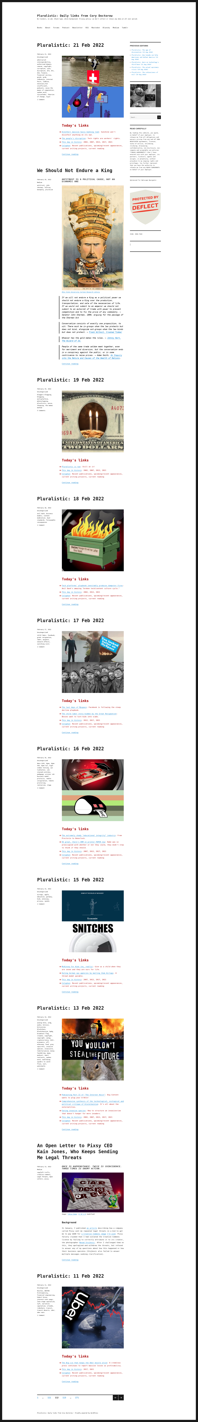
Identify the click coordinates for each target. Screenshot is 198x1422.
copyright (41, 1038)
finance (44, 73)
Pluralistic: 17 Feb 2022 (70, 620)
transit (49, 1308)
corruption (41, 68)
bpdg (51, 1031)
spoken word (41, 92)
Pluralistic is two (71, 467)
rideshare (41, 1308)
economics (41, 1042)
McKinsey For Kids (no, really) (77, 967)
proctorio (41, 778)
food (47, 1044)
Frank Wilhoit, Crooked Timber (105, 332)
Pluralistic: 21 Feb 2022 (70, 45)
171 (77, 1397)
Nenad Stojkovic (87, 1243)
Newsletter (77, 28)
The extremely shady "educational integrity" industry (89, 835)
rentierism (41, 785)
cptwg (48, 1038)
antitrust (41, 185)
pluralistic (41, 403)
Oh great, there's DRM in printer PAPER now (83, 842)
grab (44, 77)
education (41, 897)
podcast (40, 1055)
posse (50, 403)
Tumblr (125, 28)
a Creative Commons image (93, 1234)
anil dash (41, 513)
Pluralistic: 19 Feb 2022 (70, 380)
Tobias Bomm (72, 1214)
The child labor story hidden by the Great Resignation (89, 714)
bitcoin (46, 1025)
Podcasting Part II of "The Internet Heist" (83, 1095)
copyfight (47, 66)
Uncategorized (42, 57)
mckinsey (45, 899)
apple (47, 894)
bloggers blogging (44, 394)
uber (52, 1310)
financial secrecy (44, 75)
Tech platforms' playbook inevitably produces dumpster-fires (92, 586)
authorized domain (44, 64)
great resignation (44, 637)
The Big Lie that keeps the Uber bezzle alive (84, 1363)
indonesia (41, 79)
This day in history (71, 142)
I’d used (111, 1234)
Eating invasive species (74, 1111)
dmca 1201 (41, 763)
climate (40, 1036)
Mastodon (96, 28)
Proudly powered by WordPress (86, 1413)
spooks (47, 901)
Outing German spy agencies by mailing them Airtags (87, 973)
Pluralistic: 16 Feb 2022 (70, 748)
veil (44, 1064)
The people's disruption (74, 138)
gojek (39, 77)
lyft (38, 1304)
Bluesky (106, 28)
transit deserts (43, 1310)
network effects (43, 642)
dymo (48, 763)
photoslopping (42, 401)
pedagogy (40, 774)
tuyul (48, 96)
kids (38, 899)
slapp (49, 785)
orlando (50, 1306)
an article (92, 1228)
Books (39, 28)
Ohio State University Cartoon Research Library (81, 292)
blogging (40, 397)
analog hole (41, 1023)
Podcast (66, 28)
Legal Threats (42, 1176)
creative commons (43, 1174)
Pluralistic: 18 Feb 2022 (70, 498)
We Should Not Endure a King (74, 170)
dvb (38, 73)
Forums (56, 28)
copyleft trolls (43, 1172)
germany (49, 897)
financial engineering (45, 1295)
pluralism (49, 189)
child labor (41, 635)
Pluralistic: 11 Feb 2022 (70, 1276)
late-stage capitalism (45, 1301)
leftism (47, 187)
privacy (40, 901)
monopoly (40, 189)
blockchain (41, 1029)
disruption (41, 71)
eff (47, 1042)
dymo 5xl (44, 765)
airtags (40, 894)
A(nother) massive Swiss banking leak (80, 132)
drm (48, 71)
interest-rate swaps (45, 1299)
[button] (145, 95)
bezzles (40, 1291)
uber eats (41, 1312)
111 (49, 1397)
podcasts (40, 88)
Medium (116, 28)
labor (39, 639)
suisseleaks (41, 94)
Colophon (66, 146)
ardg (49, 1023)
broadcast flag (43, 1033)
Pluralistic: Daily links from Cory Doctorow (75, 15)
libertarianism (43, 1051)
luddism (46, 81)
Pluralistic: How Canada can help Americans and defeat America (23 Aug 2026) (145, 57)
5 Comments (41, 410)
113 (64, 1397)
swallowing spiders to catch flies (43, 1062)
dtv (52, 71)
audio (39, 1025)
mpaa (48, 1053)
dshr (52, 1040)
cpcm (48, 68)
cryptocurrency (43, 1040)
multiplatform (42, 399)
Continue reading (70, 154)
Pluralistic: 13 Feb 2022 (70, 1008)
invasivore (49, 1049)
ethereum (40, 1044)
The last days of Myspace (74, 707)
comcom (39, 66)
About (47, 28)
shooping (40, 405)
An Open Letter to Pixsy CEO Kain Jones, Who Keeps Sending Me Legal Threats (77, 1151)
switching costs (43, 644)
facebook (51, 635)
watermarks (41, 1066)
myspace (46, 639)
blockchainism (42, 1031)
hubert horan (42, 1297)
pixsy (47, 1179)
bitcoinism (41, 1027)
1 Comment (41, 99)
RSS (87, 28)
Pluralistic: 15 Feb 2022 (70, 880)
